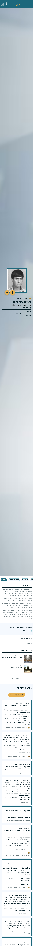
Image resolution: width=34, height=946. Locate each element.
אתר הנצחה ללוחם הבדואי (15, 667)
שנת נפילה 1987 (26, 631)
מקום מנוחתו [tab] (25, 580)
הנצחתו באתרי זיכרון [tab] (14, 580)
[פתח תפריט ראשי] (30, 4)
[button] (7, 292)
